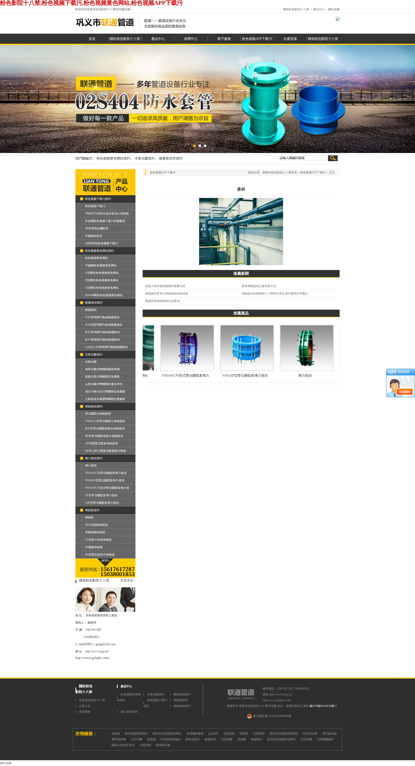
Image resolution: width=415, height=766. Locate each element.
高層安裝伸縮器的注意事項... (163, 301)
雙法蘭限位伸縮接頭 (98, 413)
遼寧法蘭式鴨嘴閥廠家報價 (102, 369)
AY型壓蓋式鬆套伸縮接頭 (101, 443)
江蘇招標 (145, 745)
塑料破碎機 (118, 739)
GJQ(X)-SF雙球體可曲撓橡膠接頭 (106, 347)
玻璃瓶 (244, 733)
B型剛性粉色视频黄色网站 (102, 280)
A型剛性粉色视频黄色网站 (102, 273)
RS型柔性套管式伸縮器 (100, 554)
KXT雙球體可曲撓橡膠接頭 (102, 339)
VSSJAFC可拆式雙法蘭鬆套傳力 (173, 375)
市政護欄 (226, 739)
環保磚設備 (163, 745)
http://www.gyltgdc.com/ (92, 658)
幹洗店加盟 (310, 733)
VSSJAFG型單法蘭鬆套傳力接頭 (106, 473)
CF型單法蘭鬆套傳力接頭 (101, 495)
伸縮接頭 (256, 739)
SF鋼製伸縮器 (94, 547)
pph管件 (213, 733)
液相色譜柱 (192, 739)
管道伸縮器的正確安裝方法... (260, 286)
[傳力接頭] (295, 370)
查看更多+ (127, 580)
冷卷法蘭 (91, 361)
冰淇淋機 (306, 739)
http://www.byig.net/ (97, 651)
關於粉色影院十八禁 (125, 39)
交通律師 (259, 733)
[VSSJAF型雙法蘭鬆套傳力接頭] (235, 370)
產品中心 (319, 9)
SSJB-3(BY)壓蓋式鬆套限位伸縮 (105, 451)
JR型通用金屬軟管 (96, 228)
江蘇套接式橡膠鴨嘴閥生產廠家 (105, 399)
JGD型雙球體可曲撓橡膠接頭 (103, 324)
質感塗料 (229, 733)
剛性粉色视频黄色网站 (167, 733)
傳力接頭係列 (93, 458)
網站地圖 (334, 9)
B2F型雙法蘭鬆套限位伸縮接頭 (105, 428)
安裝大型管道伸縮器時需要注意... (166, 286)
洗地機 (241, 739)
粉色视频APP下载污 (257, 39)
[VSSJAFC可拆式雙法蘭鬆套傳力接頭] (175, 370)
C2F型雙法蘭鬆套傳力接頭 (102, 502)
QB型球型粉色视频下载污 (101, 243)
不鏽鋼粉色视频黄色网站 (101, 265)
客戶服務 (224, 39)
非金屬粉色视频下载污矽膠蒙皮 (105, 221)
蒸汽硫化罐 (329, 733)
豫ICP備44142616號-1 (323, 706)
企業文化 (85, 706)
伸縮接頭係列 (93, 406)
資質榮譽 (85, 711)
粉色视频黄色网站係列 (99, 250)
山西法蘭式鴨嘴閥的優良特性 (103, 384)
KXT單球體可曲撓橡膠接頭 (102, 332)
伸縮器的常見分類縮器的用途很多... (167, 293)
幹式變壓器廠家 (170, 739)
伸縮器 (89, 517)
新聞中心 (191, 39)
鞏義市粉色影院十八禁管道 (279, 172)
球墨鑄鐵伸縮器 (95, 532)
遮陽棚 (151, 739)
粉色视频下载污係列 (98, 199)
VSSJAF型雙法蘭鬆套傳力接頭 (104, 480)
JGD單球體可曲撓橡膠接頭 (102, 317)
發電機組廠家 (195, 733)
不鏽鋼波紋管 (93, 236)
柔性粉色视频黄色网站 (283, 733)
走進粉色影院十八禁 (92, 700)
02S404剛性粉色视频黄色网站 (104, 295)
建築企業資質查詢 (122, 745)
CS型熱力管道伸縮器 (98, 539)
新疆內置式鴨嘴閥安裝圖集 (102, 376)
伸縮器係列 (92, 510)
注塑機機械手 (325, 739)
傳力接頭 (91, 465)
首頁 (92, 39)
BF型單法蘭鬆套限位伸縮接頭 (104, 436)
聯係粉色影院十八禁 (296, 9)
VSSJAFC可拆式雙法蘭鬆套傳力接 (107, 488)
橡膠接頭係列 (93, 302)
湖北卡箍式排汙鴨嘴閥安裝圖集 (105, 391)
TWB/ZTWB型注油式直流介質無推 (107, 213)
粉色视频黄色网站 (96, 258)
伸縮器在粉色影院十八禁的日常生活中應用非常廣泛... (276, 293)
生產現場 (290, 39)
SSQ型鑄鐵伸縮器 (96, 525)
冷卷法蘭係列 (93, 354)
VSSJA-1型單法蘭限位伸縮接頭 (105, 421)
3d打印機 (136, 739)
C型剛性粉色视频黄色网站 (102, 287)
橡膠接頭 (91, 310)
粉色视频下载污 (95, 206)
